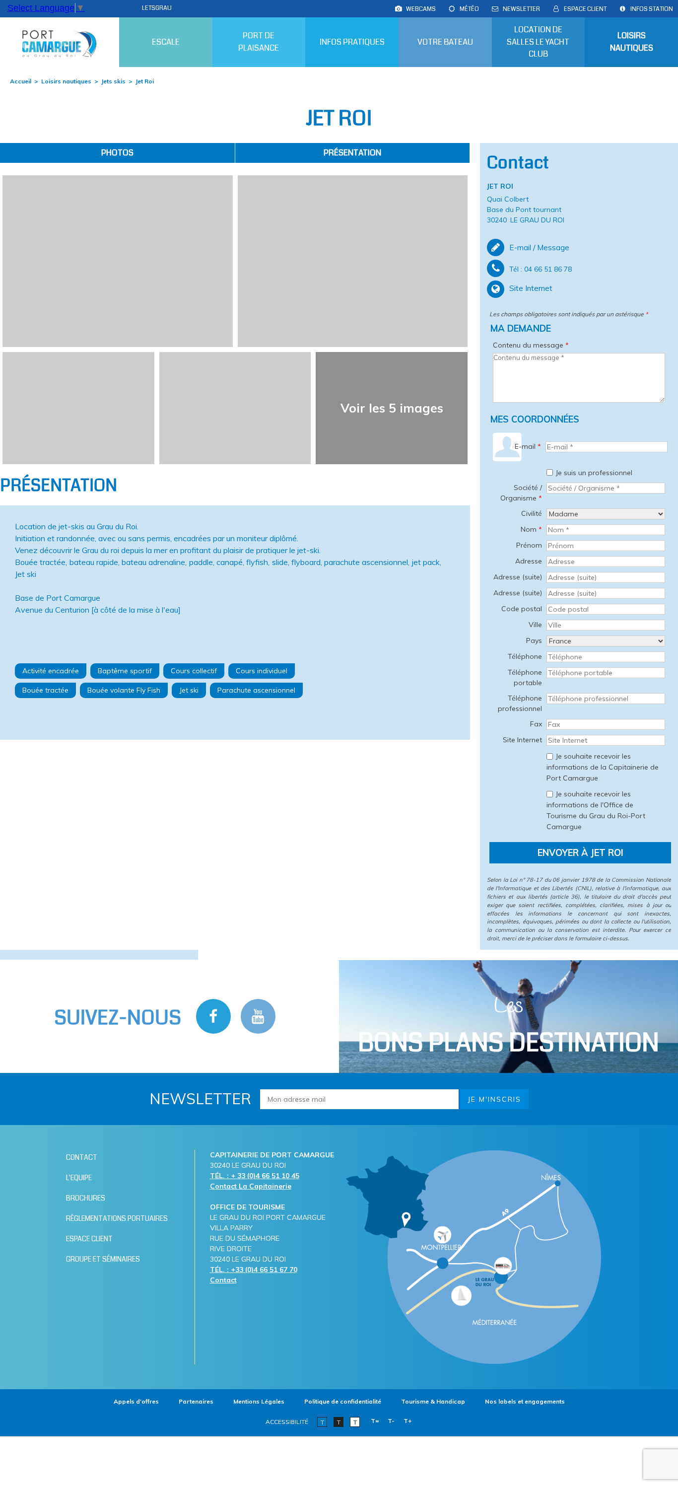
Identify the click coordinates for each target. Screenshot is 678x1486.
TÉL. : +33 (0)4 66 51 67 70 (253, 1269)
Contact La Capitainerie (250, 1186)
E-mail (528, 446)
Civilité (531, 513)
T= (375, 1420)
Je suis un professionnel (593, 472)
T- (391, 1420)
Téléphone (525, 656)
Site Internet (530, 288)
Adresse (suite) (517, 576)
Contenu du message (531, 345)
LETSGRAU (157, 7)
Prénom (529, 545)
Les (508, 1026)
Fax (536, 723)
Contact (223, 1279)
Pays (534, 640)
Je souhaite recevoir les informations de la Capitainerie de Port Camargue (602, 767)
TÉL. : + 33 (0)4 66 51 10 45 (254, 1175)
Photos (117, 152)
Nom (531, 529)
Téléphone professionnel (520, 703)
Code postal (521, 608)
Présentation (352, 152)
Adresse (528, 561)
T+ (408, 1420)
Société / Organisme (521, 492)
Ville (535, 624)
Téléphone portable (525, 677)
